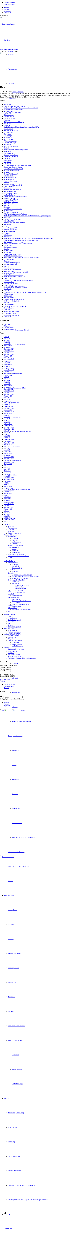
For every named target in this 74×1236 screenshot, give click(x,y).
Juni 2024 (7, 378)
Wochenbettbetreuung (10, 181)
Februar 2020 (8, 453)
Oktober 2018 (8, 481)
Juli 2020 (6, 446)
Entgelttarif (7, 162)
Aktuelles (7, 120)
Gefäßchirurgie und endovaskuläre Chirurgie (17, 165)
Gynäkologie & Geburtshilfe (12, 219)
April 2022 (7, 420)
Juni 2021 (7, 432)
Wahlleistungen (8, 210)
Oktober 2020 (8, 441)
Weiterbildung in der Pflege (12, 254)
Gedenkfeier (7, 134)
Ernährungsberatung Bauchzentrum (14, 106)
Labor (6, 226)
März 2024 (7, 384)
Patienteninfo (8, 113)
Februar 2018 (8, 486)
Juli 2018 (6, 483)
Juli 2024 (6, 377)
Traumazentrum (8, 285)
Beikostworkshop (9, 243)
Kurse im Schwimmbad (15, 1040)
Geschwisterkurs (9, 282)
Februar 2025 (8, 364)
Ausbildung (7, 151)
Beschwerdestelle (9, 259)
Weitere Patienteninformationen (13, 275)
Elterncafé (11, 1011)
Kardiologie (7, 224)
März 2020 (7, 451)
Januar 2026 (7, 347)
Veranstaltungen (9, 179)
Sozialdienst (7, 144)
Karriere (6, 266)
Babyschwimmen (9, 153)
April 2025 (7, 361)
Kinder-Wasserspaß (10, 191)
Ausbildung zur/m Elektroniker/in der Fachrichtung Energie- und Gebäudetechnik (29, 238)
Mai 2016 (7, 514)
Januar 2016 (7, 518)
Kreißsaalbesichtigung (14, 953)
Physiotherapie (8, 170)
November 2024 (9, 370)
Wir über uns (8, 235)
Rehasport (7, 172)
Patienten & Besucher (10, 229)
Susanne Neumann (18, 92)
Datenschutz (7, 12)
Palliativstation (12, 475)
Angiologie (7, 104)
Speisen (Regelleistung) (11, 146)
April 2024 (7, 382)
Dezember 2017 (9, 488)
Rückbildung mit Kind (11, 202)
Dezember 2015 (9, 519)
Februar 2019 (8, 474)
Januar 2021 (7, 438)
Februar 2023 (8, 403)
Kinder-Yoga (8, 296)
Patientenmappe (8, 115)
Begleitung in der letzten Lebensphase (15, 287)
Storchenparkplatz (13, 968)
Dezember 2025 (9, 349)
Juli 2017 (6, 495)
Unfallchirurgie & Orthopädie (13, 209)
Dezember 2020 (9, 439)
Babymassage (8, 242)
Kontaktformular (9, 111)
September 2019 (9, 462)
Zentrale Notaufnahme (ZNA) (17, 388)
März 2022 (7, 422)
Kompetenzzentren (13, 402)
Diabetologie (8, 160)
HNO (5, 301)
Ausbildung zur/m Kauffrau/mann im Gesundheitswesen (21, 240)
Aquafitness (7, 123)
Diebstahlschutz (8, 308)
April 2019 (7, 471)
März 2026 (7, 344)
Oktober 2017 (8, 491)
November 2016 (9, 504)
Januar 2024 (7, 387)
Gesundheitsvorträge (10, 313)
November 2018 (9, 479)
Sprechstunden (8, 250)
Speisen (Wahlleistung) (11, 174)
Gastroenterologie (9, 186)
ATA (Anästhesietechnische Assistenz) (15, 214)
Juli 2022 (6, 415)
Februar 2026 (8, 345)
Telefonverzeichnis (9, 118)
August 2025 (8, 356)
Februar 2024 (8, 385)
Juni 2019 (7, 467)
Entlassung (7, 217)
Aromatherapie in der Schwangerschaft (16, 149)
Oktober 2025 (8, 352)
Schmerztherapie (9, 116)
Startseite (6, 7)
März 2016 (7, 516)
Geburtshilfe (7, 163)
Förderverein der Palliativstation (13, 109)
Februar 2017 (8, 498)
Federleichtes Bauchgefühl (12, 263)
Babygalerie (11, 997)
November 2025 (9, 351)
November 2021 (9, 427)
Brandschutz (7, 289)
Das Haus (7, 158)
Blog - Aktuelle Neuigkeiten (9, 49)
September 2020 (9, 443)
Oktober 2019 (8, 460)
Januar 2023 (7, 404)
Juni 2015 (7, 521)
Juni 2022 (7, 417)
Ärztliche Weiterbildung (11, 212)
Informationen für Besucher (12, 189)
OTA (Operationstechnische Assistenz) (15, 196)
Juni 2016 (7, 512)
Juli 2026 (6, 337)
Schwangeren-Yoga (10, 143)
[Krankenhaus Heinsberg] (8, 24)
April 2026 (7, 342)
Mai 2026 (7, 340)
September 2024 (9, 373)
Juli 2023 (6, 398)
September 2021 (9, 429)
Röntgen (6, 249)
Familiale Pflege (9, 184)
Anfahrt (6, 183)
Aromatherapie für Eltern (11, 311)
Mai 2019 (7, 469)
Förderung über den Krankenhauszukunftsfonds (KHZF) (21, 108)
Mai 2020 (7, 450)
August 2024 (8, 375)
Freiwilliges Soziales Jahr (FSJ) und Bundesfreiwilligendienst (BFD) (25, 292)
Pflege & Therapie (9, 198)
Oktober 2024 (8, 371)
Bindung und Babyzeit (11, 130)
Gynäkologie (8, 136)
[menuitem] (39, 7)
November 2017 (9, 490)
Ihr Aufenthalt (8, 137)
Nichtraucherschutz (10, 297)
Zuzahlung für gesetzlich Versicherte (15, 306)
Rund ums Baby (9, 203)
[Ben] (30, 53)
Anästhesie (11, 359)
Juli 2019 (6, 465)
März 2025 (7, 363)
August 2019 (8, 464)
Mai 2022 (7, 418)
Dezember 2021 (9, 425)
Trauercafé (7, 233)
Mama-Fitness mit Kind (11, 228)
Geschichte (7, 188)
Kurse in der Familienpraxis (16, 1026)
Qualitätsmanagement (10, 247)
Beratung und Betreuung (11, 155)
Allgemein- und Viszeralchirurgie (14, 122)
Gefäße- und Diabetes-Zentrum (13, 167)
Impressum (7, 11)
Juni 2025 (7, 359)
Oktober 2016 (8, 505)
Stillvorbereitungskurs (10, 177)
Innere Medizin (12, 141)
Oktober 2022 (8, 410)
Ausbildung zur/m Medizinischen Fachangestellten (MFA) (21, 127)
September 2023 (9, 394)
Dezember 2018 (9, 478)
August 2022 (8, 413)
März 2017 (7, 497)
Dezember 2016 (9, 502)
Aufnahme (7, 125)
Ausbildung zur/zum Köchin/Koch (14, 276)
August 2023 (8, 396)
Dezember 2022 (9, 406)
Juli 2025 (6, 358)
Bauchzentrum (8, 129)
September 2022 (9, 411)
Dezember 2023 (9, 389)
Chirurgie (7, 156)
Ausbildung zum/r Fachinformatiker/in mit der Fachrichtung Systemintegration (27, 216)
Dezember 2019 (9, 457)
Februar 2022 (8, 424)
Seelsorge (7, 205)
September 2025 (9, 354)
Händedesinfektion (9, 221)
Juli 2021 (6, 431)
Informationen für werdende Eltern (18, 866)
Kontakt (6, 9)
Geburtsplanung (12, 910)
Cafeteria (10, 881)
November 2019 (9, 458)
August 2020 (8, 445)
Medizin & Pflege (9, 195)
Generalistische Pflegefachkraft (13, 169)
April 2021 (7, 434)
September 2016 (9, 507)
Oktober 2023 (8, 392)
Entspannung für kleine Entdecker (14, 299)
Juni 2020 (7, 448)
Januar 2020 (7, 455)
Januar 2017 (7, 500)
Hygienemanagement (10, 264)
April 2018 (7, 485)
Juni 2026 (7, 338)
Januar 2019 (7, 476)
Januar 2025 (7, 366)
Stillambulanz (12, 982)
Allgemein (7, 326)
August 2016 (8, 509)
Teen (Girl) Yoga (9, 304)
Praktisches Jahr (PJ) (10, 200)
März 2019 (7, 472)
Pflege (6, 141)
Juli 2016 (6, 511)
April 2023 (7, 401)
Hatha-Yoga (7, 309)
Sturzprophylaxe (9, 273)
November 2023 (9, 391)
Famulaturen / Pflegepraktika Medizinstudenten (18, 280)
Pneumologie (8, 245)
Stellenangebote (8, 176)
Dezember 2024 (9, 368)
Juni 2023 (7, 399)
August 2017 (8, 493)
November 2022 (9, 408)
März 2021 (7, 436)
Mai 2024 (7, 380)
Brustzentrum (16, 602)
